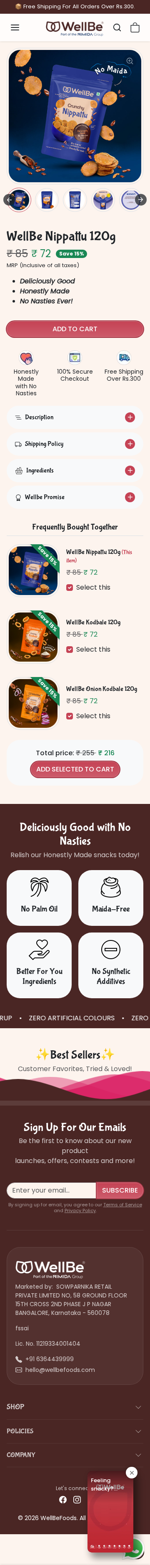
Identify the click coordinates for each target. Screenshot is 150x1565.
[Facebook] (63, 1499)
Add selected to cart (75, 769)
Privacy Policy (80, 1210)
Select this (93, 587)
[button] (23, 27)
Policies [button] (20, 1431)
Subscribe (120, 1190)
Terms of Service (122, 1204)
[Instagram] (77, 1499)
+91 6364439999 (49, 1359)
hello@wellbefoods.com (60, 1370)
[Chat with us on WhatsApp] (133, 1548)
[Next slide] (141, 200)
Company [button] (21, 1455)
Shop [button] (15, 1407)
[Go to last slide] (9, 200)
